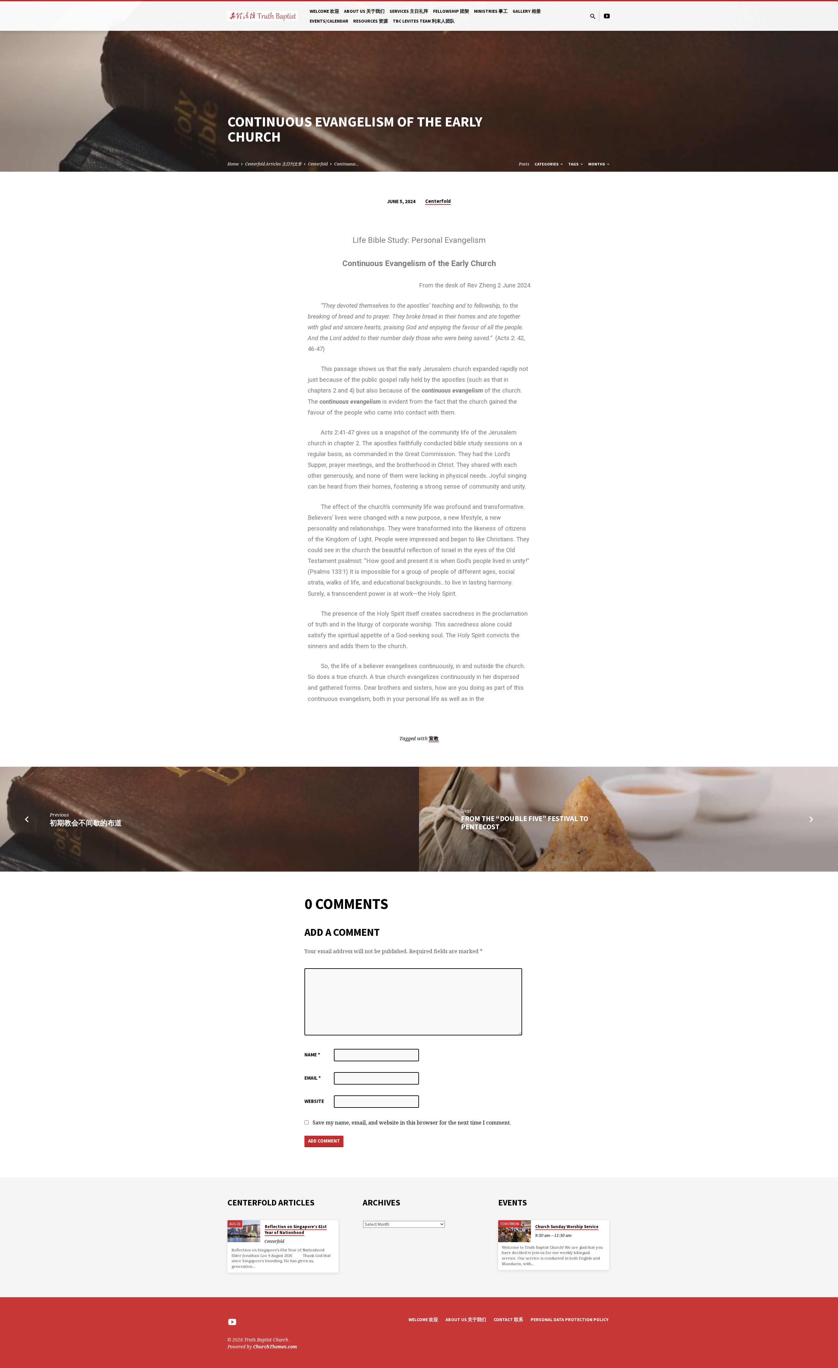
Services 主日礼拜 (409, 11)
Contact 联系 (508, 1319)
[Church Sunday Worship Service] (514, 1231)
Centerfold (318, 164)
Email (312, 1078)
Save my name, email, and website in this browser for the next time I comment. (412, 1122)
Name (312, 1054)
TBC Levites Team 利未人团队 (424, 21)
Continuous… (346, 164)
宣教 (434, 738)
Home (233, 164)
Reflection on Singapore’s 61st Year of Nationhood (296, 1229)
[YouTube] (606, 16)
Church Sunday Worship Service (566, 1226)
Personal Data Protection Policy (570, 1319)
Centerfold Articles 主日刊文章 (273, 164)
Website (314, 1101)
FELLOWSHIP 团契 (451, 11)
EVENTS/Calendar (329, 21)
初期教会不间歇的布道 (86, 822)
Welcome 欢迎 (324, 11)
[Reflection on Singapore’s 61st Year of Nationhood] (244, 1231)
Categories (547, 164)
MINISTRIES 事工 (491, 11)
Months (597, 164)
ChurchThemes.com (275, 1346)
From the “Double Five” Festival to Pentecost (524, 822)
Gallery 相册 (527, 11)
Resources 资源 (370, 21)
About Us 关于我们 (364, 11)
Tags (573, 164)
